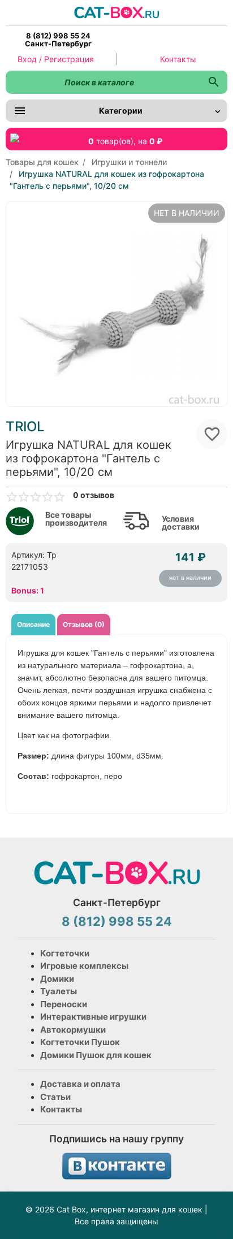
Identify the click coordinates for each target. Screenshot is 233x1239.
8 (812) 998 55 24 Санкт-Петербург (58, 39)
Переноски (63, 1004)
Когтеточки (64, 953)
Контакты (178, 59)
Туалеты (58, 991)
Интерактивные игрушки (93, 1016)
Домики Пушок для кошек (96, 1055)
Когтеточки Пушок (80, 1042)
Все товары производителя (76, 519)
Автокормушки (73, 1029)
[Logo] (116, 11)
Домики (57, 978)
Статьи (55, 1096)
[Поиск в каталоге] (213, 82)
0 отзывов (93, 495)
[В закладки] (212, 434)
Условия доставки (181, 523)
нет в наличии (190, 578)
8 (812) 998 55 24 (117, 921)
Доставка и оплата (80, 1083)
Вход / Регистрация (56, 59)
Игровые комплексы (84, 965)
